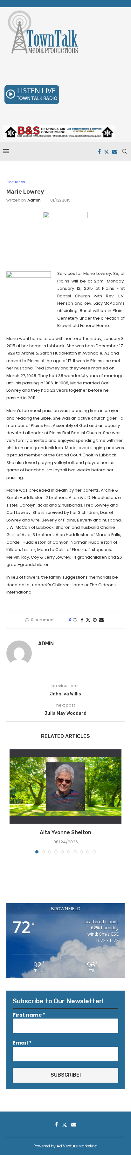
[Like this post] (75, 620)
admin (34, 200)
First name (29, 1015)
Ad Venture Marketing (77, 1146)
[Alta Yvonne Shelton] (65, 786)
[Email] (114, 151)
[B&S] (59, 128)
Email (22, 1042)
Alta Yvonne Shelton (65, 832)
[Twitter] (106, 151)
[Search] (124, 151)
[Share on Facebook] (82, 620)
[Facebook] (99, 151)
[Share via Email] (101, 620)
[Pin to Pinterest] (95, 620)
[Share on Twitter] (88, 620)
